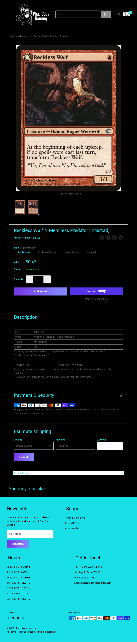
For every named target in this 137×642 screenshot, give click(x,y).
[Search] (106, 14)
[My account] (118, 14)
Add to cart (40, 291)
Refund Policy (21, 473)
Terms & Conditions (75, 517)
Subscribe (18, 544)
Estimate (24, 457)
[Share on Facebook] (101, 237)
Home (12, 36)
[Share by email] (120, 237)
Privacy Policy (72, 528)
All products (24, 36)
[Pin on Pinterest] (108, 237)
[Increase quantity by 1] (47, 279)
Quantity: (19, 279)
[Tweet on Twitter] (114, 237)
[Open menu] (9, 14)
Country (18, 439)
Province (60, 439)
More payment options (96, 299)
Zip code (101, 439)
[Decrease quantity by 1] (29, 279)
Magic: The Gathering (27, 238)
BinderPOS (50, 631)
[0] (126, 14)
